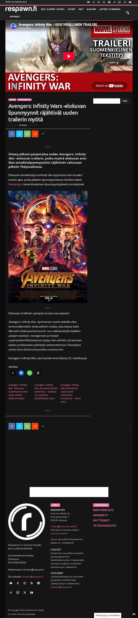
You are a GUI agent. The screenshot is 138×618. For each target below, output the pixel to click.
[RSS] (104, 2)
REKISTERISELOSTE (103, 510)
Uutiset (71, 9)
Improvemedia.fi (59, 533)
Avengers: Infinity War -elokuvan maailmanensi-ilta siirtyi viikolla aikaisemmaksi (18, 391)
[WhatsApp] (27, 134)
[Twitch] (120, 2)
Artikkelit (15, 17)
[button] (127, 13)
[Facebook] (94, 2)
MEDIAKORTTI (100, 515)
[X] (125, 2)
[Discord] (88, 2)
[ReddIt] (35, 134)
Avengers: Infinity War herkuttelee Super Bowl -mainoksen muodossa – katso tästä (71, 393)
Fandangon (15, 184)
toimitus (23, 125)
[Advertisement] (69, 463)
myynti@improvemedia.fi (64, 526)
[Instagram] (99, 2)
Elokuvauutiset (24, 100)
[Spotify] (109, 2)
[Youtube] (130, 2)
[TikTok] (114, 2)
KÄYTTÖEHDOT (101, 520)
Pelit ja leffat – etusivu (52, 9)
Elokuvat (91, 9)
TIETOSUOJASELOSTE (104, 525)
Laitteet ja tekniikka (109, 9)
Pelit (81, 9)
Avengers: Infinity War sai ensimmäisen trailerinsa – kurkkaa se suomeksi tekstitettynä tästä (46, 391)
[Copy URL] (42, 134)
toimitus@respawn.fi (32, 576)
